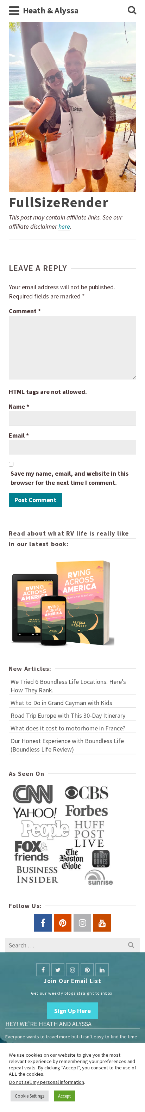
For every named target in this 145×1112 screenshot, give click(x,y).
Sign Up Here (72, 1011)
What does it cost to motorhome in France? (68, 728)
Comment (25, 311)
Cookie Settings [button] (29, 1096)
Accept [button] (64, 1096)
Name (19, 406)
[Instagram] (72, 969)
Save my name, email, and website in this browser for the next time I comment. (69, 478)
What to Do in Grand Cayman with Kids (61, 703)
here (64, 226)
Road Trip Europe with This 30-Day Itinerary (68, 715)
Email (19, 435)
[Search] (132, 10)
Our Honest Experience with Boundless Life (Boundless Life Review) (67, 745)
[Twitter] (57, 969)
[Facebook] (43, 969)
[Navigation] (14, 10)
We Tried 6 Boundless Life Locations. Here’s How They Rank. (68, 686)
